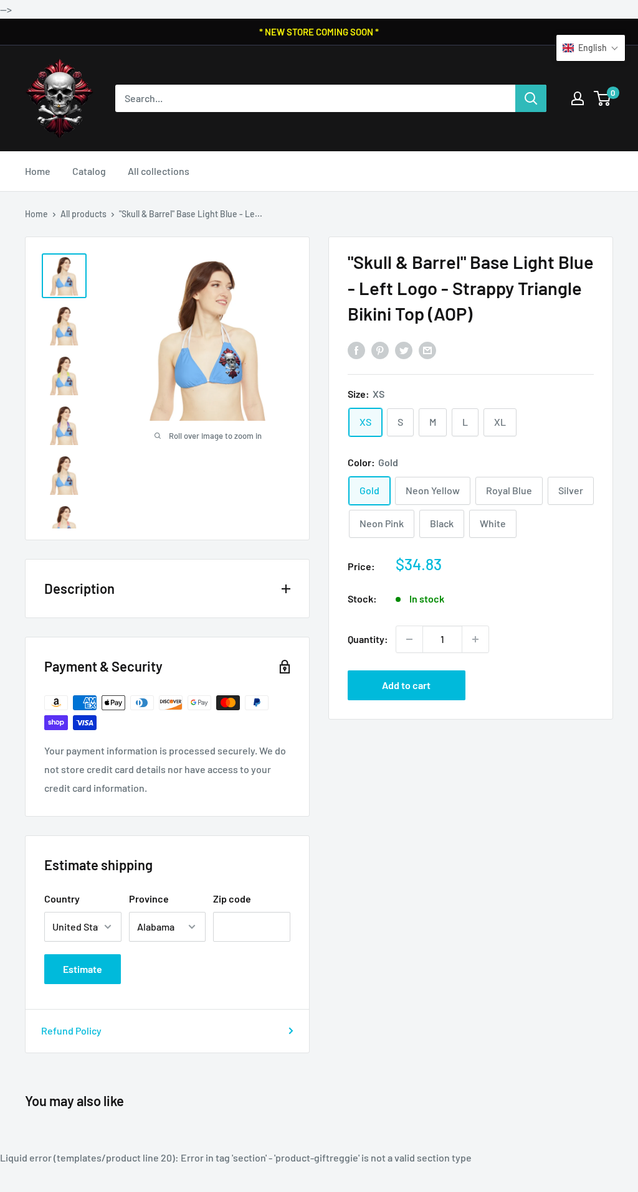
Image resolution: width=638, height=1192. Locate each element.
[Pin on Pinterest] (380, 349)
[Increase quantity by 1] (475, 639)
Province (149, 898)
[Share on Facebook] (356, 349)
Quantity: (368, 639)
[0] (603, 98)
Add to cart (406, 685)
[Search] (530, 98)
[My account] (577, 98)
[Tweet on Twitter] (403, 349)
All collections (158, 171)
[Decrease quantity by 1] (409, 639)
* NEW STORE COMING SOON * (319, 31)
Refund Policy (71, 1030)
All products (83, 214)
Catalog (89, 171)
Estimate (82, 969)
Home (37, 171)
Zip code (232, 898)
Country (62, 898)
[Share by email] (427, 349)
